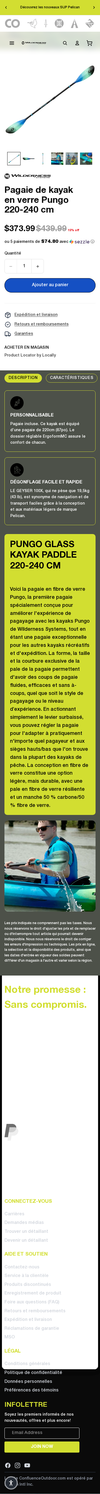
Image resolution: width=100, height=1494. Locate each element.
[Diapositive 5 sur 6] (72, 159)
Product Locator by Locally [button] (30, 355)
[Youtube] (27, 1465)
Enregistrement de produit (32, 1293)
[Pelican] (32, 23)
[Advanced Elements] (74, 23)
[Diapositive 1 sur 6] (14, 159)
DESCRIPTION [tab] (23, 378)
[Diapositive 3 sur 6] (43, 159)
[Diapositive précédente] (6, 7)
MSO (9, 1337)
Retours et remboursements (41, 324)
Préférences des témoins (31, 1390)
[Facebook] (7, 1465)
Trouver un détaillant (26, 1232)
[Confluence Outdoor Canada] (12, 23)
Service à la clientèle (26, 1276)
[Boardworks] (89, 23)
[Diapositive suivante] (94, 7)
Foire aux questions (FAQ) (31, 1302)
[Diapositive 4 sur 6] (57, 159)
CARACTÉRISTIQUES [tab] (71, 378)
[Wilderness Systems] (34, 43)
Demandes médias (24, 1223)
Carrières (14, 1214)
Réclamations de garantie (31, 1329)
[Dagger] (46, 23)
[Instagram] (17, 1465)
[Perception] (59, 23)
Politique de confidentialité (33, 1373)
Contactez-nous (21, 1267)
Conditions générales (27, 1364)
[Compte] (77, 43)
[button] (49, 242)
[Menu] (11, 43)
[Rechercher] (65, 43)
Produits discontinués (27, 1285)
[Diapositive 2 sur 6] (28, 159)
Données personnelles (28, 1382)
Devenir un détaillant (26, 1241)
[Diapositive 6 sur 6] (86, 159)
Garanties (23, 334)
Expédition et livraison (36, 315)
